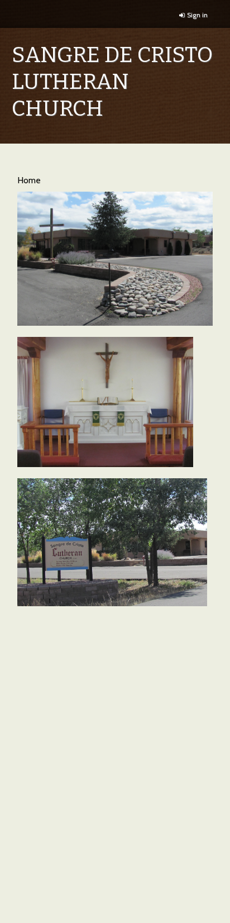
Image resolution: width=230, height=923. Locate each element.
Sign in (197, 15)
